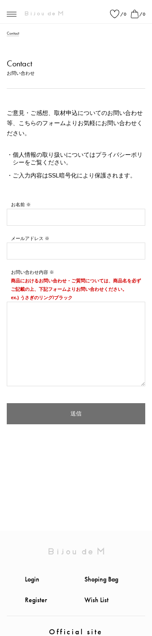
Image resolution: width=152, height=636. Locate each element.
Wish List (96, 599)
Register (36, 599)
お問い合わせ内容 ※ (32, 272)
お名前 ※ (21, 204)
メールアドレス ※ (30, 238)
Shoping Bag (101, 579)
